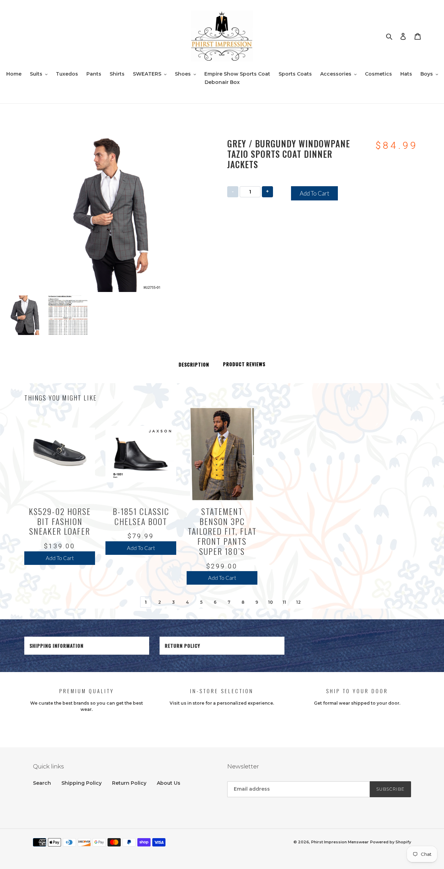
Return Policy (182, 645)
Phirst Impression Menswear (340, 842)
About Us (168, 783)
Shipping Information (56, 645)
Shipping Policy (81, 783)
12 (298, 602)
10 (270, 602)
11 (284, 602)
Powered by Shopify (390, 842)
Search (42, 783)
